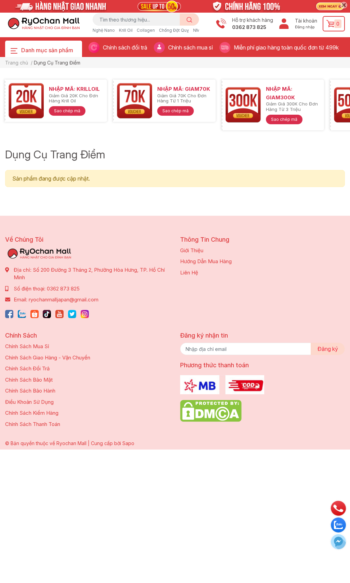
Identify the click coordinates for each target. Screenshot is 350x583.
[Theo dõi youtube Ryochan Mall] (59, 313)
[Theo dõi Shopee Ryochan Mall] (34, 313)
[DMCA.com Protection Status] (211, 410)
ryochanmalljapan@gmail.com (63, 299)
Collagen (146, 30)
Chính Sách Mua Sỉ (27, 346)
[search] (189, 19)
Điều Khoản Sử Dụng (29, 402)
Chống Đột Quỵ (174, 30)
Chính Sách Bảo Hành (30, 390)
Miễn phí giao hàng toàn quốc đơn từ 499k (286, 47)
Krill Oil (126, 30)
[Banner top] (175, 5)
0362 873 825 (249, 27)
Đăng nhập (305, 27)
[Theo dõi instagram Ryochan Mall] (85, 313)
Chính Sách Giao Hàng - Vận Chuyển (47, 357)
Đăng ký (328, 348)
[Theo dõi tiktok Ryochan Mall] (47, 313)
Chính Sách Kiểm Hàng (31, 413)
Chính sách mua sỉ (190, 47)
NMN (198, 30)
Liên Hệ (189, 272)
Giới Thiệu (191, 250)
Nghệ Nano (104, 30)
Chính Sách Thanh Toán (32, 424)
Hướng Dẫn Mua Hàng (206, 261)
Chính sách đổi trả (125, 47)
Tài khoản (306, 21)
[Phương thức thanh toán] (222, 384)
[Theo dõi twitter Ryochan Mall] (72, 313)
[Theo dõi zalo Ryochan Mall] (22, 313)
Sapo (128, 443)
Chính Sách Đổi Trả (27, 368)
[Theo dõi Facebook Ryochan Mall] (9, 313)
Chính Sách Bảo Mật (29, 379)
